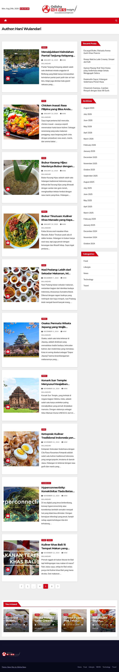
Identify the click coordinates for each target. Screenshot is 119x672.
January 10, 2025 (51, 224)
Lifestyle (87, 267)
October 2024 (89, 244)
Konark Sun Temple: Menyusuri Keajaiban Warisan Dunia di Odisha (56, 384)
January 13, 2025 (51, 113)
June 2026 (88, 120)
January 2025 (89, 225)
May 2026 (88, 127)
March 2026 (89, 139)
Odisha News (21, 667)
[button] (116, 21)
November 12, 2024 (52, 496)
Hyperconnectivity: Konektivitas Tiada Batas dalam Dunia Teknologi (57, 491)
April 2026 (88, 133)
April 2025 (88, 207)
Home (80, 667)
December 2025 (90, 157)
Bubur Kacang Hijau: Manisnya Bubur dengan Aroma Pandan (57, 166)
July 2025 (88, 188)
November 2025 (90, 163)
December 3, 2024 (51, 331)
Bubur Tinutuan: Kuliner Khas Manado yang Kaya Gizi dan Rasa (56, 220)
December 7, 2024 (51, 278)
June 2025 (88, 194)
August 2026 (89, 108)
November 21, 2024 (52, 442)
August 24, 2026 (15, 625)
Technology (46, 483)
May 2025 (88, 200)
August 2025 (89, 182)
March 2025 (89, 213)
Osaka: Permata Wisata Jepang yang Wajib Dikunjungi (56, 327)
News (86, 273)
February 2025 (90, 219)
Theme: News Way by (9, 667)
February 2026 (90, 145)
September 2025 (91, 176)
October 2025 (89, 170)
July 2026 (88, 114)
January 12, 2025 (51, 171)
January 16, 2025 (51, 60)
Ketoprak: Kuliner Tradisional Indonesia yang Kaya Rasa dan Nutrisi (58, 437)
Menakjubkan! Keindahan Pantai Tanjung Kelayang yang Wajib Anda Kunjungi (58, 55)
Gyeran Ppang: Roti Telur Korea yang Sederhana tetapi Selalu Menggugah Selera (97, 70)
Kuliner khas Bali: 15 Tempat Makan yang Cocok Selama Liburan (55, 548)
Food (43, 101)
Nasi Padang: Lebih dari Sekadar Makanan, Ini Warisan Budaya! (56, 273)
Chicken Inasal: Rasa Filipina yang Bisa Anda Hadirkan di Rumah (55, 109)
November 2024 (90, 237)
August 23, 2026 (102, 625)
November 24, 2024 (52, 388)
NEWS (98, 667)
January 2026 (89, 151)
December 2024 (90, 231)
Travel (44, 47)
